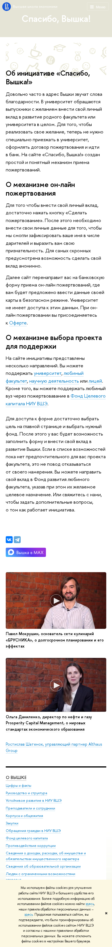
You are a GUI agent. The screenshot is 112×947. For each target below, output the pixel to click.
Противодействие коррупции (31, 845)
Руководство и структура (26, 793)
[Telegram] (17, 539)
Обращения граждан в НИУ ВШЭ (33, 830)
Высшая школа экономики (35, 6)
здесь (90, 904)
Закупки (12, 823)
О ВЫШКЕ (16, 777)
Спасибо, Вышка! (56, 18)
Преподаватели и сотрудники (30, 808)
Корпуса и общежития (24, 815)
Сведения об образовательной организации (43, 866)
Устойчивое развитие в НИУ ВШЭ (34, 800)
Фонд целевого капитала (27, 838)
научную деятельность (54, 380)
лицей (95, 380)
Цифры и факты (18, 785)
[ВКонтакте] (9, 539)
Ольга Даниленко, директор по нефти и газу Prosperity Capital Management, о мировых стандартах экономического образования (49, 723)
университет (47, 373)
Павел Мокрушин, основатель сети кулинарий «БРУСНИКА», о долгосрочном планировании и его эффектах (55, 640)
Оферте (18, 322)
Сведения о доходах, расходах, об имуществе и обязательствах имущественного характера (46, 856)
